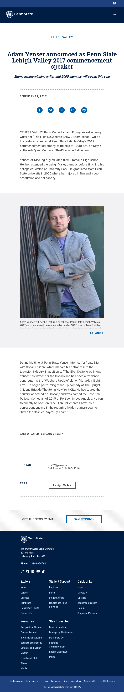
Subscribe (83, 519)
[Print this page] (84, 110)
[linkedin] (62, 110)
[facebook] (40, 110)
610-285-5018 (71, 468)
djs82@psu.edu (57, 465)
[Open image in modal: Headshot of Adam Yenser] (62, 262)
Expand (95, 333)
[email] (73, 110)
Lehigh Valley (62, 37)
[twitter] (51, 110)
